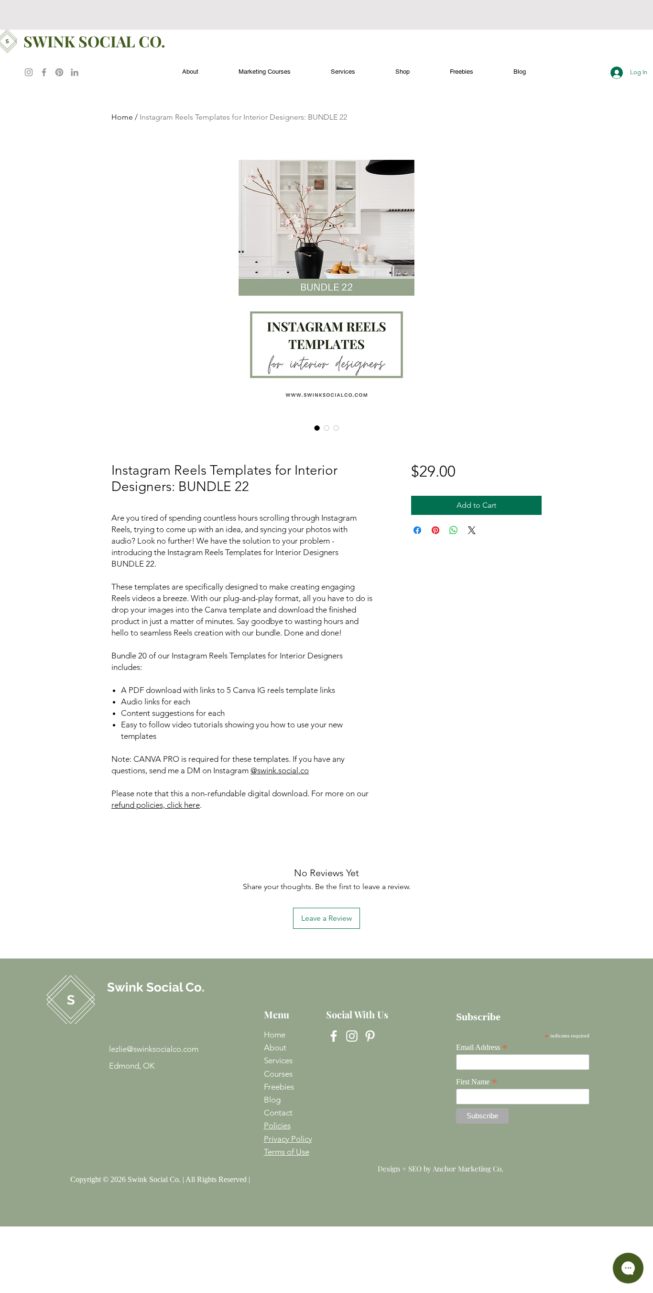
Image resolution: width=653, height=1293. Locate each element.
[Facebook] (44, 72)
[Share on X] (472, 530)
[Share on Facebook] (417, 530)
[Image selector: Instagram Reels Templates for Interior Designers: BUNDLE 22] (317, 428)
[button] (461, 67)
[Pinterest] (59, 72)
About (275, 1047)
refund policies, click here (155, 805)
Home (122, 117)
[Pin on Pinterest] (435, 530)
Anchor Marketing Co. (468, 1168)
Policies (277, 1125)
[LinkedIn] (74, 72)
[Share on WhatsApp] (453, 530)
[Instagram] (28, 72)
